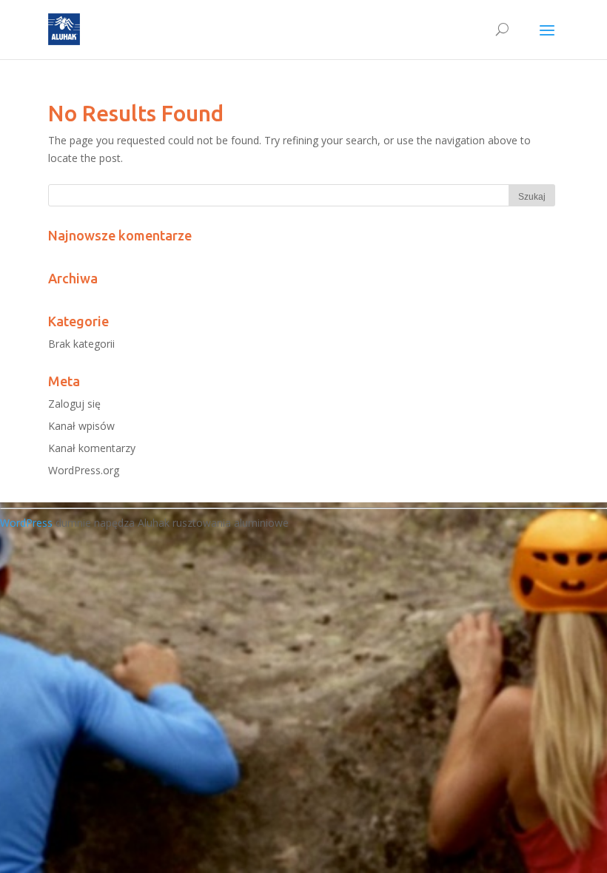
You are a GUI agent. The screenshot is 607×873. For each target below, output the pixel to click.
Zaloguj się (74, 404)
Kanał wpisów (81, 426)
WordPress (26, 523)
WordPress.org (83, 470)
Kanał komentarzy (91, 448)
